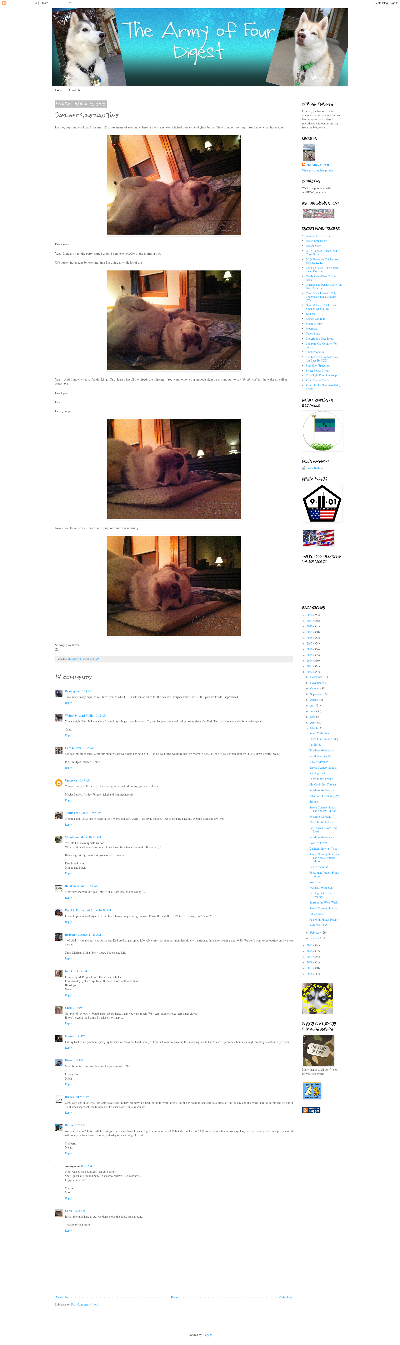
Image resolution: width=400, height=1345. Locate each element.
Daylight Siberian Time (323, 848)
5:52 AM (80, 1125)
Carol (68, 1210)
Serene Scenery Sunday (323, 767)
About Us (74, 90)
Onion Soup (313, 333)
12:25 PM (79, 1211)
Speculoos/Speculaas (318, 365)
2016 (310, 649)
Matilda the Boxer (76, 813)
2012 (310, 672)
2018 (310, 638)
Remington (72, 691)
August (314, 700)
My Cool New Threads (322, 784)
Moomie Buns (314, 324)
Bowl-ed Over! (318, 843)
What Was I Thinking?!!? (324, 796)
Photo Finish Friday (321, 779)
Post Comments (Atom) (85, 1304)
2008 (310, 962)
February (316, 932)
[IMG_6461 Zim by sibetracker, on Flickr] (174, 370)
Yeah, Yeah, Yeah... (321, 733)
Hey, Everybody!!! (320, 762)
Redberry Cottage (76, 934)
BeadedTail (72, 1097)
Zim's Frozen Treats (317, 380)
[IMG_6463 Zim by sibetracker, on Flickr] (174, 636)
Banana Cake (313, 246)
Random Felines (75, 886)
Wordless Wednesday (321, 750)
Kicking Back (317, 773)
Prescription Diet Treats (320, 338)
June (313, 711)
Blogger (207, 1335)
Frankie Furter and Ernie (81, 910)
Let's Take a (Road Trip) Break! (323, 829)
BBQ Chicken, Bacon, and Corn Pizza (321, 252)
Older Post (285, 1297)
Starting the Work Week (323, 902)
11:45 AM (95, 934)
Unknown (71, 780)
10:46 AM (84, 780)
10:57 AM (92, 886)
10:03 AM (86, 691)
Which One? (316, 914)
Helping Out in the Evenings (320, 895)
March (314, 728)
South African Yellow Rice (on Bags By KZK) (322, 358)
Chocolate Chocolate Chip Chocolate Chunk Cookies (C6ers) (321, 296)
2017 (310, 643)
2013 (310, 666)
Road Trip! (315, 882)
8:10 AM (86, 1166)
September (317, 694)
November (316, 683)
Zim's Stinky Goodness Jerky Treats (323, 387)
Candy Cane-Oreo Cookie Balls (321, 278)
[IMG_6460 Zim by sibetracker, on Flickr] (174, 235)
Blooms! (314, 801)
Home (58, 90)
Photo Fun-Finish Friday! (324, 739)
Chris (68, 1007)
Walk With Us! (318, 925)
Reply (68, 703)
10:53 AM (95, 837)
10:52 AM (95, 813)
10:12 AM (100, 715)
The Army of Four (317, 165)
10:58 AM (105, 910)
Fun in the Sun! (318, 867)
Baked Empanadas (316, 241)
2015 (310, 655)
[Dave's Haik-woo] (313, 468)
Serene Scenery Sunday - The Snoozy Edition (324, 809)
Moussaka (311, 328)
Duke (68, 1060)
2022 (310, 615)
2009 (310, 957)
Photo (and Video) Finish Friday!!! (324, 874)
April (313, 723)
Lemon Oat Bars (315, 319)
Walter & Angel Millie (79, 715)
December (316, 677)
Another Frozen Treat (318, 236)
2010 (310, 951)
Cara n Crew (73, 748)
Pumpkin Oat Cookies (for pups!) (321, 345)
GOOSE (70, 971)
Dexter (69, 1125)
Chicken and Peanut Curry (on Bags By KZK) (324, 286)
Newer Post (63, 1297)
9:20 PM (85, 1097)
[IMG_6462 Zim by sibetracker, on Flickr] (174, 519)
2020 (310, 626)
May (313, 717)
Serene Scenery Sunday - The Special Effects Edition (324, 857)
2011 (310, 945)
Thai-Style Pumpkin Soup (321, 375)
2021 (310, 621)
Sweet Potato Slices (317, 370)
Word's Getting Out (320, 756)
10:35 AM (88, 748)
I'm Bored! (315, 744)
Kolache (310, 314)
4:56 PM (78, 1060)
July (313, 705)
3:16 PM (78, 1008)
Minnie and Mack (76, 837)
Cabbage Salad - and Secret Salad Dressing (322, 269)
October (315, 688)
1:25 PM (82, 971)
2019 (310, 632)
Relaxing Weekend (320, 816)
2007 (310, 968)
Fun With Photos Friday (323, 919)
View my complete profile (317, 170)
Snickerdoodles (315, 352)
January (315, 938)
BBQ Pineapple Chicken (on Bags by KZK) (322, 261)
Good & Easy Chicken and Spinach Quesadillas (321, 307)
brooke (69, 1036)
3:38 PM (80, 1036)
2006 (310, 974)
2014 (310, 660)
